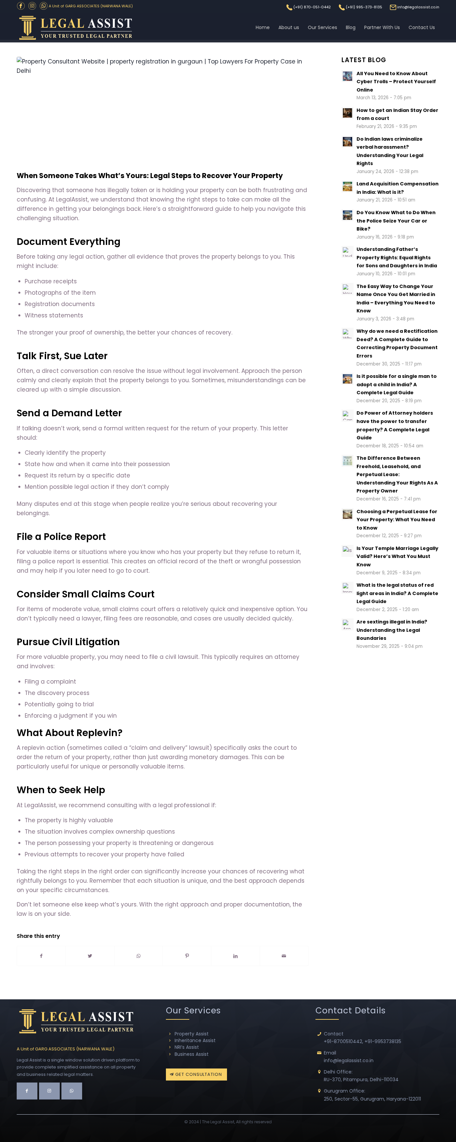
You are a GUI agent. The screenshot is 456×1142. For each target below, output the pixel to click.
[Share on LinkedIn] (235, 956)
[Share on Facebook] (41, 956)
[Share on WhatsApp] (139, 956)
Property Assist (192, 1033)
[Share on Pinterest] (187, 956)
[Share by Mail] (284, 956)
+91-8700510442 (343, 1041)
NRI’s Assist (187, 1047)
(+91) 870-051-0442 (312, 7)
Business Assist (192, 1054)
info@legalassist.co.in (418, 7)
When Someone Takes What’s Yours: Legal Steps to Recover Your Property (150, 175)
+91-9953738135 (383, 1041)
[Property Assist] (170, 1033)
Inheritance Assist (195, 1040)
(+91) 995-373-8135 (364, 7)
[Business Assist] (170, 1054)
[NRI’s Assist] (170, 1047)
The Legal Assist (218, 1122)
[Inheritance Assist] (170, 1040)
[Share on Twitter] (90, 956)
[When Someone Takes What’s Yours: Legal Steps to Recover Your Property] (162, 112)
